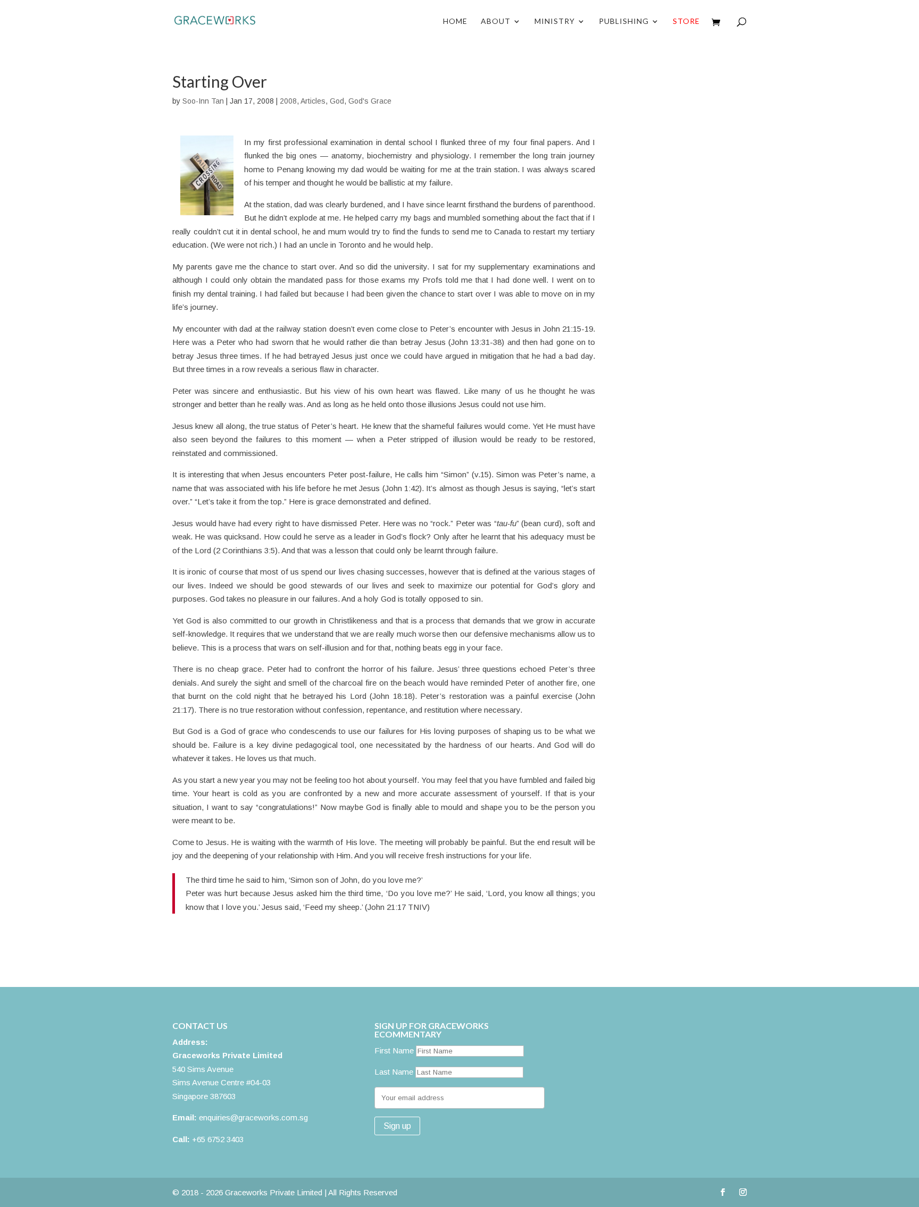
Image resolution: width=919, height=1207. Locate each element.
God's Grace (369, 101)
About (496, 22)
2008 (288, 101)
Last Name (393, 1071)
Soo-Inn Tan (203, 101)
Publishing (624, 22)
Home (455, 22)
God (337, 101)
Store (686, 22)
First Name (394, 1050)
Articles (312, 101)
